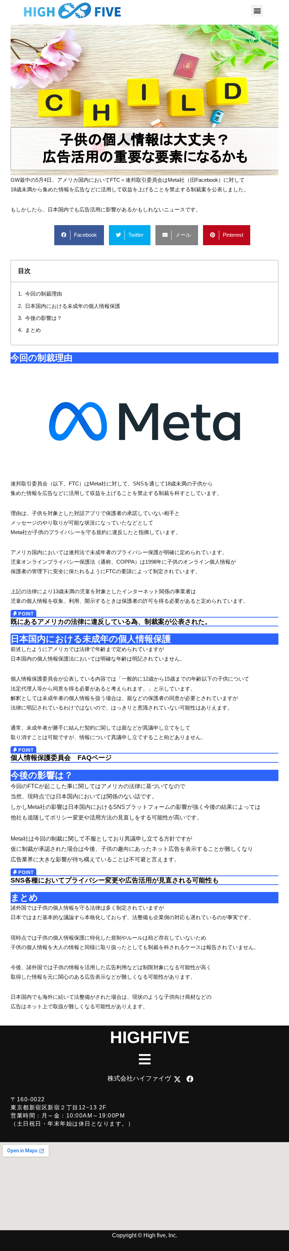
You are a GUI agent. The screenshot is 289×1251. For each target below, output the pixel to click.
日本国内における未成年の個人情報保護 (72, 306)
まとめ (33, 330)
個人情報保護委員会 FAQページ (61, 757)
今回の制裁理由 (43, 294)
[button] (257, 11)
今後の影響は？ (43, 318)
